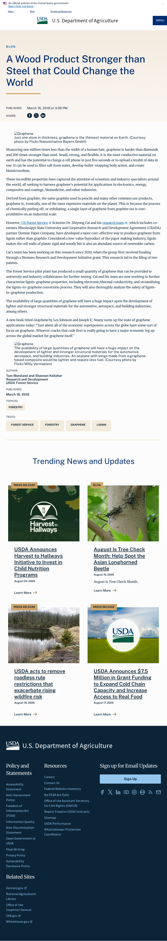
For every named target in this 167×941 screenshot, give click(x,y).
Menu (160, 20)
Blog (32, 11)
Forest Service (22, 424)
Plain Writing (15, 849)
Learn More (22, 593)
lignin (101, 424)
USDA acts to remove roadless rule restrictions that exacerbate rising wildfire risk (39, 684)
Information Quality (20, 822)
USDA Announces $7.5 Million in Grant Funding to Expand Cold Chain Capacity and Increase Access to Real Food (123, 684)
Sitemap (50, 818)
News (11, 11)
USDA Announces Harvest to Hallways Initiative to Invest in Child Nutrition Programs (38, 562)
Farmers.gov (14, 888)
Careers (49, 777)
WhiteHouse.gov (17, 921)
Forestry (16, 407)
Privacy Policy (15, 855)
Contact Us (52, 783)
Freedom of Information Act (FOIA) (17, 811)
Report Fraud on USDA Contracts (67, 811)
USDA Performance (57, 823)
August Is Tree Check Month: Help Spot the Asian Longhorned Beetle (119, 558)
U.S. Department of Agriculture (85, 20)
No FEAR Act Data (56, 795)
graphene (78, 424)
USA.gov (11, 916)
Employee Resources (61, 11)
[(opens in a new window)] (102, 792)
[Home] (42, 23)
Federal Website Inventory (62, 789)
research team (113, 223)
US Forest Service (34, 223)
